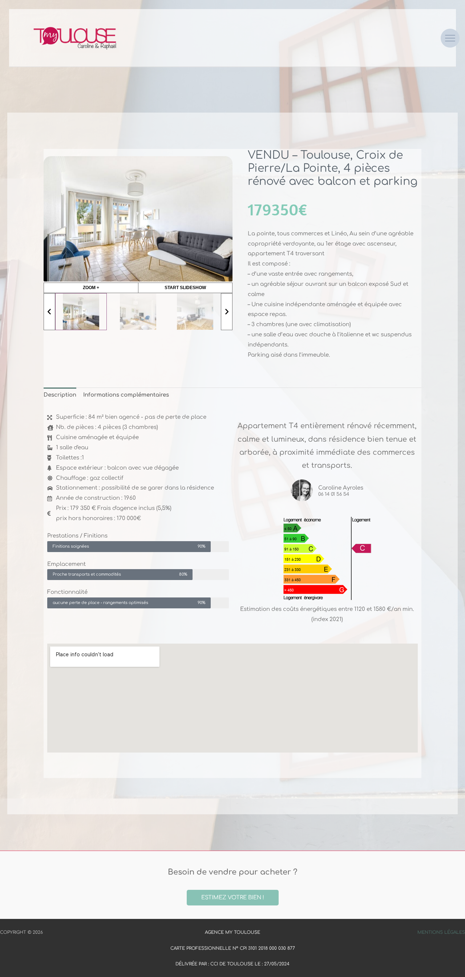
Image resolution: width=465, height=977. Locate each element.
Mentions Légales (441, 932)
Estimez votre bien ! (232, 898)
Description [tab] (60, 395)
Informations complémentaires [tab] (126, 395)
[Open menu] (450, 38)
